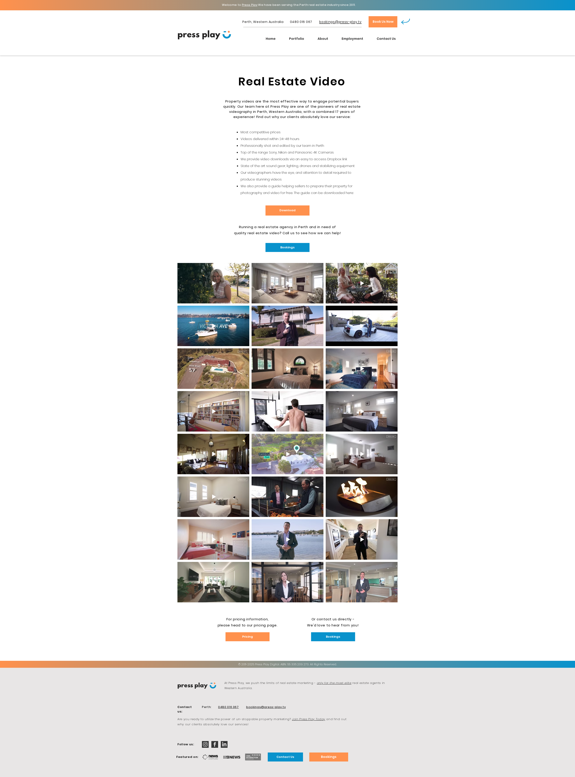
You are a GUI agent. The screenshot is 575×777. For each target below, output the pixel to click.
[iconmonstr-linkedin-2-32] (224, 744)
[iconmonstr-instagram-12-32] (205, 744)
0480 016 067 (301, 22)
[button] (296, 38)
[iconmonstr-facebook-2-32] (214, 744)
